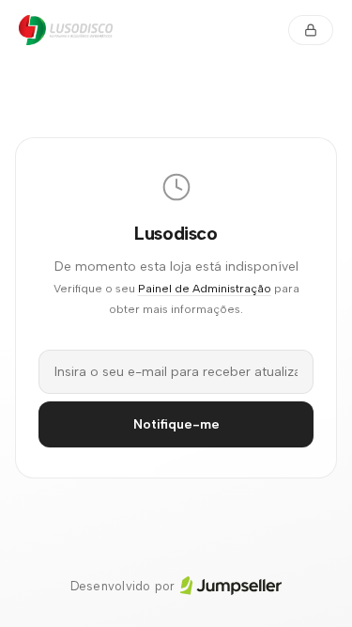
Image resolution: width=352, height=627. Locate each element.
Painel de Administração (204, 288)
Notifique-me (176, 424)
